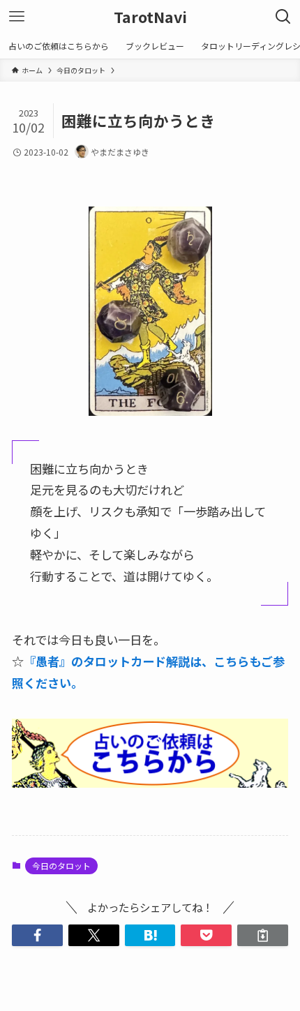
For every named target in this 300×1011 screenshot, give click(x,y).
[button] (37, 935)
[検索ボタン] (283, 16)
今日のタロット (61, 865)
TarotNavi (150, 16)
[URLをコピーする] (262, 935)
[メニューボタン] (16, 16)
